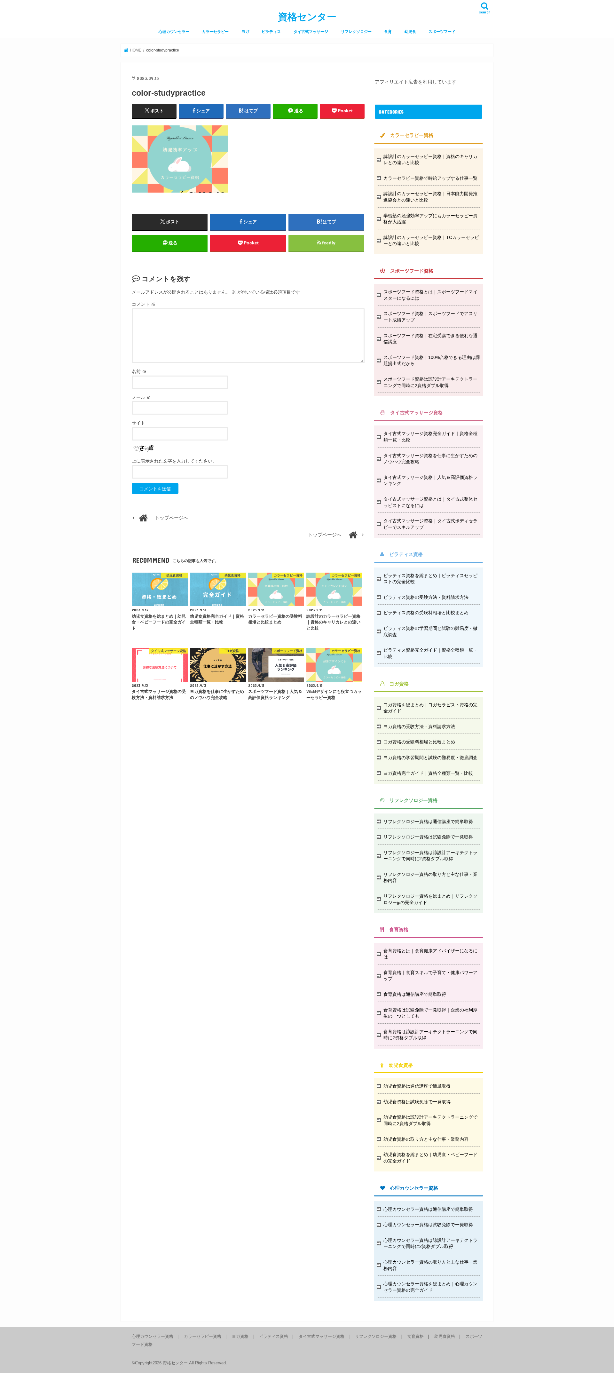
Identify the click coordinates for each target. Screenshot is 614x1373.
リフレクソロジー (356, 31)
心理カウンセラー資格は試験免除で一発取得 (428, 1224)
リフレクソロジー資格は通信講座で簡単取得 (428, 821)
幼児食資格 (444, 1336)
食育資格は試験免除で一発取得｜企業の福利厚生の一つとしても (430, 1013)
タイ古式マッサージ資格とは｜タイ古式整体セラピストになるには (430, 502)
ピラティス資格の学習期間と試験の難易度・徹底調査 (430, 631)
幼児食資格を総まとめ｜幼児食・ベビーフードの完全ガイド (430, 1157)
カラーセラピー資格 (202, 1336)
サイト (138, 422)
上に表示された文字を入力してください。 (174, 461)
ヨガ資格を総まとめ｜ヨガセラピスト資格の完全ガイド (430, 708)
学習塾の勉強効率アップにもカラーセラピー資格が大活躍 (430, 219)
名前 (139, 371)
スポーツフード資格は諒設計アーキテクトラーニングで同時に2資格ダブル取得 (430, 382)
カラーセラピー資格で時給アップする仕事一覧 (430, 178)
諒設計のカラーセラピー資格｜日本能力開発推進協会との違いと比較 (430, 196)
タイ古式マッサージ (311, 31)
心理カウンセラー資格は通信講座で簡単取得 (428, 1209)
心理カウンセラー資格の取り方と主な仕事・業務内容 (430, 1265)
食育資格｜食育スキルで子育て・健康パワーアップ (430, 975)
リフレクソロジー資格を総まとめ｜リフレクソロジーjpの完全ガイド (430, 899)
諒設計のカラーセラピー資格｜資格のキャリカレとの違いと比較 (430, 159)
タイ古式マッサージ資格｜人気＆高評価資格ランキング (430, 480)
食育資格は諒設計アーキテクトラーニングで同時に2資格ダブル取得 (430, 1035)
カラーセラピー (215, 31)
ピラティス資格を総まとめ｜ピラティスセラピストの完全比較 (430, 578)
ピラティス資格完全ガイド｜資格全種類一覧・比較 (430, 653)
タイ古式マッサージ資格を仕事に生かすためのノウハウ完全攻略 (430, 458)
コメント (143, 304)
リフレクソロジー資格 (376, 1336)
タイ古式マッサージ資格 (321, 1336)
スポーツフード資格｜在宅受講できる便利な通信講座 (430, 339)
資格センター (307, 17)
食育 (388, 31)
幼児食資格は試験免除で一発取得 (417, 1101)
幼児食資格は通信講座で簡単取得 (417, 1086)
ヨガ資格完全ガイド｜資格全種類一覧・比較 (428, 773)
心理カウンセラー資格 (152, 1336)
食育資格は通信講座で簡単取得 (414, 994)
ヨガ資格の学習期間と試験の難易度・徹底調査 (430, 757)
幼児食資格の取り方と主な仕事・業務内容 (425, 1139)
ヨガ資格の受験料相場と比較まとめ (419, 741)
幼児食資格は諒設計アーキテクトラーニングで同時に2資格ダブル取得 (430, 1120)
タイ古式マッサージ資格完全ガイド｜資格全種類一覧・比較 (430, 436)
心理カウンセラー (174, 31)
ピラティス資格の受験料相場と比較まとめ (425, 612)
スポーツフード (442, 31)
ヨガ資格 (240, 1336)
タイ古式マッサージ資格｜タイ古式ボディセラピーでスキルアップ (430, 524)
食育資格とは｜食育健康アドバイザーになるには (430, 954)
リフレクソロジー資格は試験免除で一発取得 (428, 836)
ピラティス (271, 31)
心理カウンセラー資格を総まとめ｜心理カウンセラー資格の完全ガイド (430, 1287)
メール (141, 397)
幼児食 (410, 31)
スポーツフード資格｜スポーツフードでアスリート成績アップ (430, 316)
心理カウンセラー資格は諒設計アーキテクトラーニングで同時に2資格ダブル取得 (430, 1243)
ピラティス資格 (273, 1336)
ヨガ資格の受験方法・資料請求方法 (419, 726)
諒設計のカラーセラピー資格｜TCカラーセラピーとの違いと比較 (431, 240)
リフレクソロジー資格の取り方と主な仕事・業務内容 (430, 877)
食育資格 (415, 1336)
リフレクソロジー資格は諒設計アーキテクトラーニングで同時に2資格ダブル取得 (430, 855)
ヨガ (245, 31)
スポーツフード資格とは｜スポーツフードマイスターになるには (430, 295)
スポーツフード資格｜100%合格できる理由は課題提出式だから (431, 360)
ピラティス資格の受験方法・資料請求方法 (425, 597)
